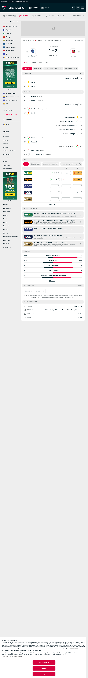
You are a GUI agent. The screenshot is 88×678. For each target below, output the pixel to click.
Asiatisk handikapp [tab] (50, 164)
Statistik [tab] (37, 68)
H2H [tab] (40, 62)
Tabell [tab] (47, 62)
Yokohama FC (32, 56)
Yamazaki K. (46, 154)
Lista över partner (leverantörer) (12, 656)
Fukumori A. (35, 138)
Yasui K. (61, 121)
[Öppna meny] (82, 8)
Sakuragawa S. (43, 109)
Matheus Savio (61, 125)
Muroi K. (40, 101)
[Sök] (73, 8)
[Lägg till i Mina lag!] (27, 51)
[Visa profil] (33, 51)
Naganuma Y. (62, 146)
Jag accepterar (44, 662)
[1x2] (28, 192)
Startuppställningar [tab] (53, 68)
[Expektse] (28, 179)
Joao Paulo (35, 150)
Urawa (73, 56)
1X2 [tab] (26, 164)
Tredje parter (74, 648)
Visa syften (44, 674)
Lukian (42, 150)
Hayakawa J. (71, 125)
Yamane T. (40, 96)
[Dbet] (28, 186)
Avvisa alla (44, 668)
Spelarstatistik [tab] (71, 68)
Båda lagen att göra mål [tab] (71, 164)
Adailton (34, 109)
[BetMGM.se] (28, 199)
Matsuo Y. (62, 130)
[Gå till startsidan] (15, 8)
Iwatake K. (43, 138)
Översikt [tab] (27, 68)
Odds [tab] (34, 62)
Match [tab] (26, 62)
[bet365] (28, 173)
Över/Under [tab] (35, 164)
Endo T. (33, 96)
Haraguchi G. (70, 130)
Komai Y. (34, 101)
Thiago (72, 134)
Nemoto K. (71, 146)
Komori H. (66, 134)
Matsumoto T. (70, 121)
